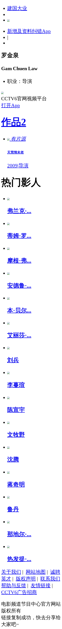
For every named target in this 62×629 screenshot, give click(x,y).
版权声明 (26, 578)
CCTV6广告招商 (19, 592)
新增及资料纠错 (29, 31)
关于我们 (11, 572)
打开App (10, 105)
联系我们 (50, 578)
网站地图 (36, 572)
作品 (13, 122)
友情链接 (41, 585)
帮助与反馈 (13, 585)
